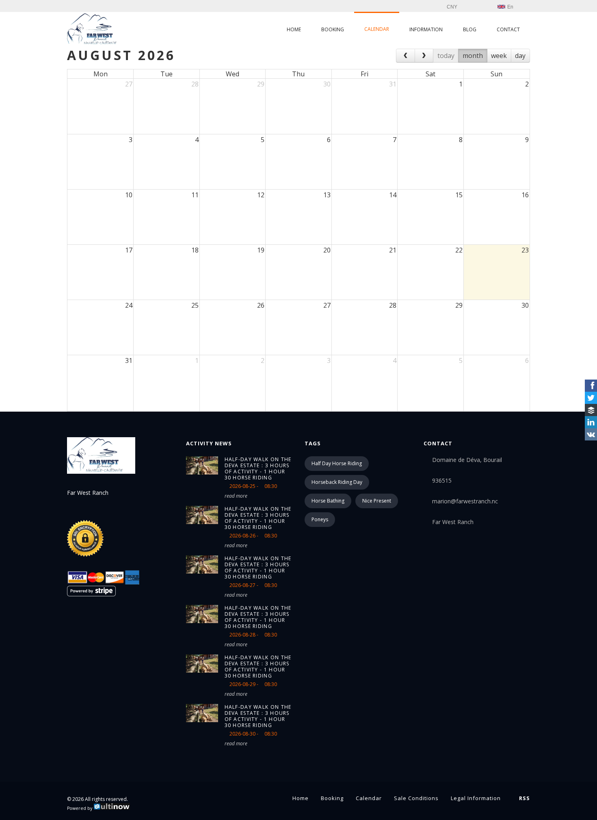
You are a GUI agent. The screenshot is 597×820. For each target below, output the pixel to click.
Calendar (376, 29)
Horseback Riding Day (336, 482)
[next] (424, 56)
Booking (332, 29)
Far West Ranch (453, 522)
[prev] (405, 56)
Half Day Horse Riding (336, 463)
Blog (469, 29)
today (445, 55)
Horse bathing (327, 500)
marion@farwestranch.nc (465, 501)
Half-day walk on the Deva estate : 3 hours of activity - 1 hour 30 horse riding (258, 468)
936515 (442, 480)
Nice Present (376, 500)
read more (236, 495)
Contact (508, 29)
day (520, 55)
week (499, 55)
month (473, 55)
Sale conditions (416, 798)
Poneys (319, 519)
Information (426, 29)
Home (294, 29)
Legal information (476, 798)
